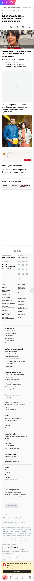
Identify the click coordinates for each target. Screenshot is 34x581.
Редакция (5, 287)
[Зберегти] (29, 26)
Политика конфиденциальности (8, 307)
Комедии (7, 425)
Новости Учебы (10, 434)
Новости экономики (12, 395)
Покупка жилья (9, 459)
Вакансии (21, 304)
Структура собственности (22, 308)
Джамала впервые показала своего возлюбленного (27, 7)
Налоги (7, 407)
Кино (7, 416)
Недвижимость (10, 454)
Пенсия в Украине (10, 409)
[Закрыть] (30, 563)
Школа (7, 441)
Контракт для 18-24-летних (13, 382)
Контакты (21, 301)
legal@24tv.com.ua (23, 549)
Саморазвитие (9, 445)
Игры (19, 317)
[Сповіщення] (32, 2)
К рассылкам (11, 505)
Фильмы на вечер (10, 423)
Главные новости (10, 330)
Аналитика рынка (10, 456)
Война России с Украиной (14, 349)
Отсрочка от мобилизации (13, 384)
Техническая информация (22, 297)
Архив (20, 311)
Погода (7, 343)
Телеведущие (6, 297)
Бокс (6, 470)
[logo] (12, 2)
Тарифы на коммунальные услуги (15, 405)
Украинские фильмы (11, 420)
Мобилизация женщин (12, 379)
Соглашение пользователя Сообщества (22, 288)
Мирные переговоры (11, 356)
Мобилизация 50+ (10, 377)
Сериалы (7, 428)
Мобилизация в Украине (13, 372)
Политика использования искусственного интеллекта (6, 312)
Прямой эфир (9, 335)
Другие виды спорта (11, 480)
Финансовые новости (11, 402)
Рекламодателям (7, 300)
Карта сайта (21, 314)
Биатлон (7, 477)
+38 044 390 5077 (23, 257)
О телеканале (6, 294)
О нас (3, 284)
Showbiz (4, 7)
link (19, 264)
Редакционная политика (6, 291)
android (7, 517)
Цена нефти (8, 397)
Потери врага (9, 366)
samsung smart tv (20, 522)
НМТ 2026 (8, 443)
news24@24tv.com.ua (8, 257)
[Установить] (17, 568)
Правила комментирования (23, 293)
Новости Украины (10, 333)
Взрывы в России (10, 363)
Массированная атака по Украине (15, 361)
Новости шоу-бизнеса (14, 7)
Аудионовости (9, 340)
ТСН (18, 105)
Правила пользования (8, 303)
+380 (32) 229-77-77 (12, 548)
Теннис (7, 475)
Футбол (7, 472)
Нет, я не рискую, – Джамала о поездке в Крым (15, 171)
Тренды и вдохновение (12, 461)
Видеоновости (9, 338)
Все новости (9, 328)
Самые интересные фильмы (13, 418)
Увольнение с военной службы (14, 374)
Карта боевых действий (12, 354)
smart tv (7, 522)
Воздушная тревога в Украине (14, 359)
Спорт (7, 467)
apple (20, 517)
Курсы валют (9, 400)
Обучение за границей (12, 448)
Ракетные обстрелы (11, 351)
